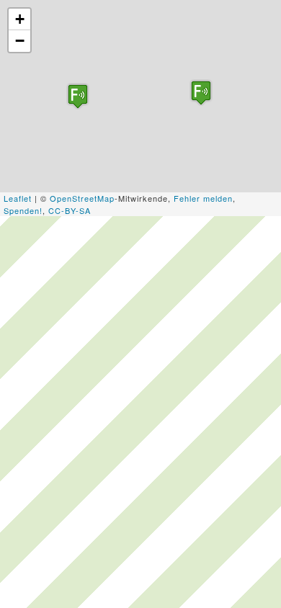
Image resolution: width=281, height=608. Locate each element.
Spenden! (23, 210)
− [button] (20, 41)
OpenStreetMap (82, 198)
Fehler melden (203, 198)
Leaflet (18, 198)
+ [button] (20, 19)
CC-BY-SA (69, 210)
